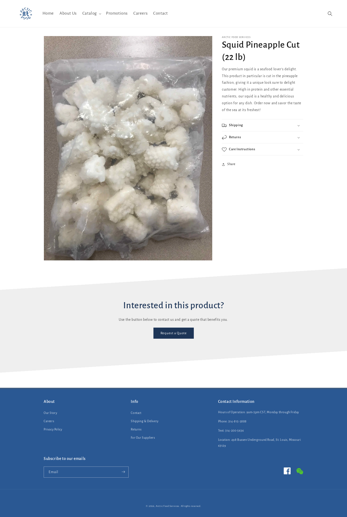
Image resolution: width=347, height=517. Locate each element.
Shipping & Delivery (144, 421)
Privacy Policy (53, 429)
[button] (91, 13)
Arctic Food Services (167, 506)
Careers (49, 421)
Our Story (50, 413)
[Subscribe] (123, 471)
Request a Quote (174, 333)
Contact (136, 413)
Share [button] (231, 164)
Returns (136, 429)
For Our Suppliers (143, 437)
